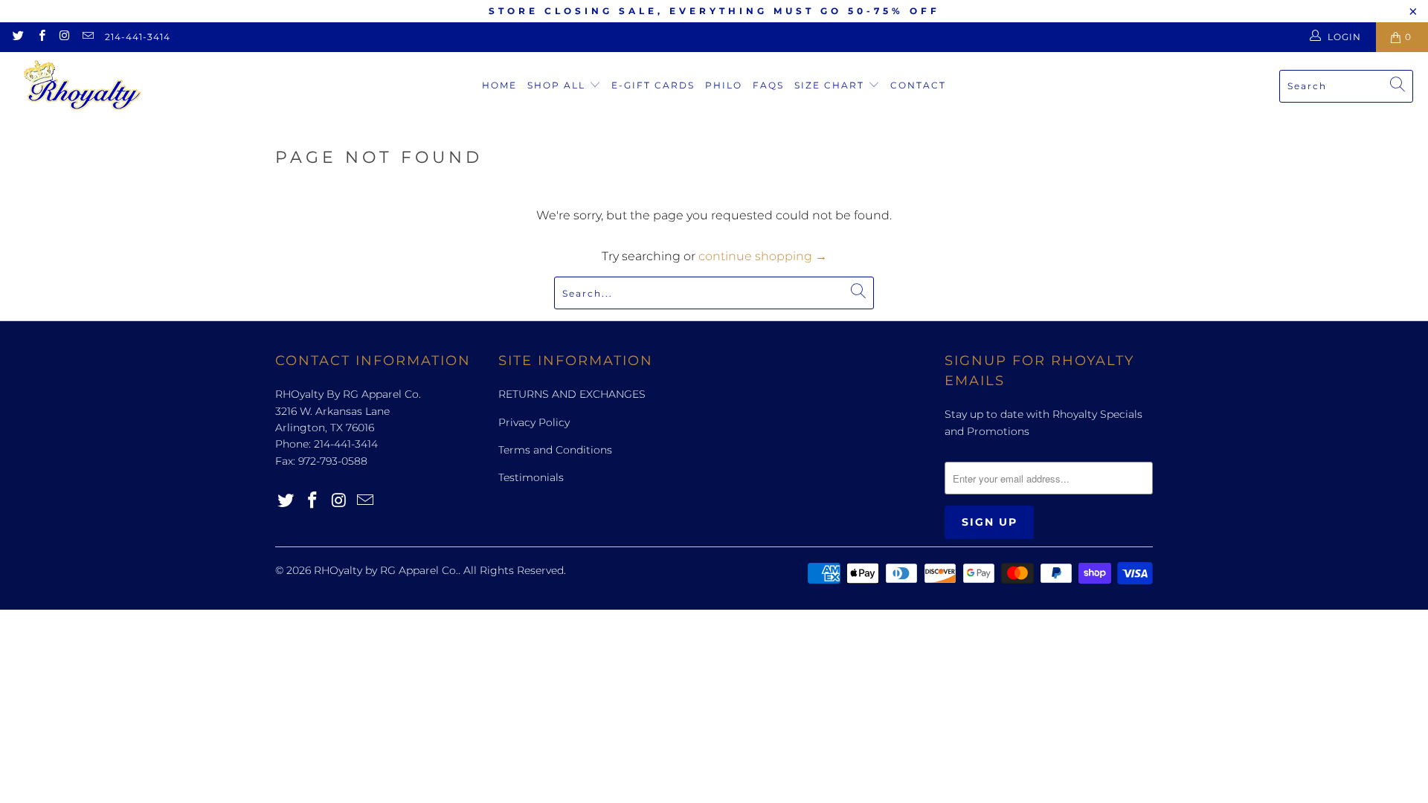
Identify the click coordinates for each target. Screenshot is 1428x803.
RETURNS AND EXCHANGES (572, 394)
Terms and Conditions (555, 450)
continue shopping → (762, 256)
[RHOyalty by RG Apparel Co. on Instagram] (64, 36)
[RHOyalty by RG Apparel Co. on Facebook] (40, 36)
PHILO (723, 85)
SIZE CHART (831, 85)
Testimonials (531, 477)
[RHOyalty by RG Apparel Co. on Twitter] (17, 36)
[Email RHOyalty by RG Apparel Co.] (87, 36)
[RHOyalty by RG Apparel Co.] (82, 85)
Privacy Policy (534, 422)
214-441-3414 (137, 36)
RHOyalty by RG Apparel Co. (386, 570)
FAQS (768, 85)
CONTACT (918, 85)
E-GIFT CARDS (653, 85)
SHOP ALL (558, 85)
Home (499, 85)
